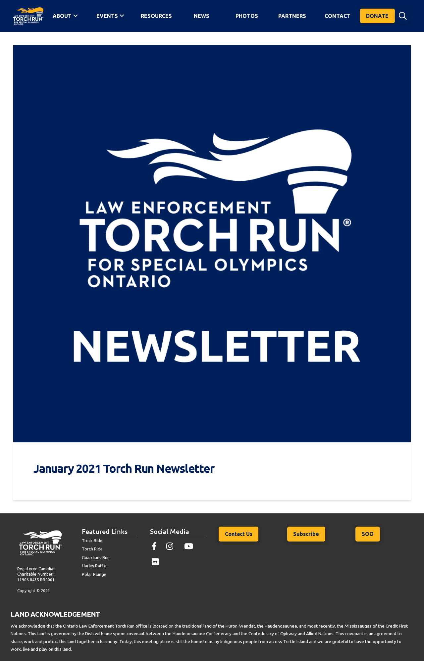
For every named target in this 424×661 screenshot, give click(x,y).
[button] (403, 16)
